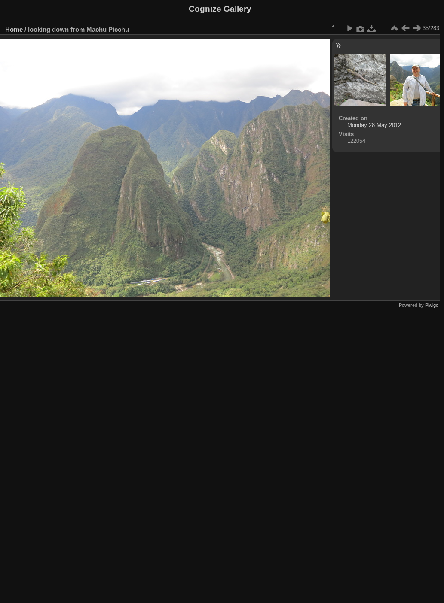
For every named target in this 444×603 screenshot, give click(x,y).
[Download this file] (371, 28)
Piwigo (431, 305)
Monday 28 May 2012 (374, 125)
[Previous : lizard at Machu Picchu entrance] (405, 28)
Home (14, 29)
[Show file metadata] (360, 28)
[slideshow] (349, 28)
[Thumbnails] (394, 28)
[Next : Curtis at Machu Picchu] (416, 28)
